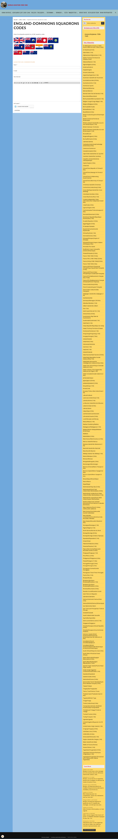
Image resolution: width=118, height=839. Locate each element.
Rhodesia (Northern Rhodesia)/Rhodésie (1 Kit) (90, 581)
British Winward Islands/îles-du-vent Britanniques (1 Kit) (93, 130)
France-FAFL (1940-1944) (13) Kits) (92, 258)
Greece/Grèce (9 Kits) (89, 313)
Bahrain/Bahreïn (88, 91)
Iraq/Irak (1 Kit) (87, 349)
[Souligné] (19, 83)
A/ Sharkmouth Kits (88, 50)
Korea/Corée (86, 388)
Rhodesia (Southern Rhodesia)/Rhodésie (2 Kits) (90, 585)
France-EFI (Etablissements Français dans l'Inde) (93, 276)
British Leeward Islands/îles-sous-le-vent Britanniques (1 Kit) (93, 123)
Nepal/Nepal (86, 484)
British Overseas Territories (91, 127)
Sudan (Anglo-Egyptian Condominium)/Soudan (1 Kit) (91, 670)
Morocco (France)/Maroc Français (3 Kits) (93, 467)
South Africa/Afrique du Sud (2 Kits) (93, 651)
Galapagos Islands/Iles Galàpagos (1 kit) (93, 294)
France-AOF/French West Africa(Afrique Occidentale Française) (93, 272)
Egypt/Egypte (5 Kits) (89, 223)
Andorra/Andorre (88, 67)
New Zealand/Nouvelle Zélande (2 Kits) (92, 521)
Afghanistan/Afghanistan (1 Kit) (92, 55)
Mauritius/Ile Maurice (89, 451)
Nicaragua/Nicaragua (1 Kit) (91, 525)
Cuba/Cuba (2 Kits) (88, 205)
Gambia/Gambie (87, 298)
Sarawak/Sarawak (88, 612)
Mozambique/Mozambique (90, 479)
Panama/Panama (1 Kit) (89, 546)
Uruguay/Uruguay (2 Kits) (90, 729)
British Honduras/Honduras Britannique (91, 119)
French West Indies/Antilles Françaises (91, 290)
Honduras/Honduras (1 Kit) (91, 331)
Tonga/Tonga (87, 700)
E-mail (15, 70)
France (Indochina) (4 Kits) (90, 284)
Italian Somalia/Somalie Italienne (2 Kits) (93, 374)
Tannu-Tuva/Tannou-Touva (91, 691)
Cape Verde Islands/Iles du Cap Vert (93, 153)
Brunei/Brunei (87, 133)
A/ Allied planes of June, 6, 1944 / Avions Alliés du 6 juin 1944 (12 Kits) (93, 46)
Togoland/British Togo (89, 698)
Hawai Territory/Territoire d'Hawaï (93, 328)
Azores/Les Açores (88, 85)
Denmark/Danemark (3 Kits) (91, 214)
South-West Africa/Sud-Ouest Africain (91, 654)
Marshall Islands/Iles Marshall (91, 448)
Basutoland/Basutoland (90, 96)
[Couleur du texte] (23, 83)
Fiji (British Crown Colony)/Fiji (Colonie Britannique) (91, 249)
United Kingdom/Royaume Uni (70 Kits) (93, 722)
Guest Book (83, 12)
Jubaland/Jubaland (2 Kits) (90, 383)
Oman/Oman (87, 541)
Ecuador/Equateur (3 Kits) (90, 221)
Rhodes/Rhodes (87, 578)
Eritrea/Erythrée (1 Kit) (89, 233)
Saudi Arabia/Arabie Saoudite (91, 615)
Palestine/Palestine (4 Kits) (90, 543)
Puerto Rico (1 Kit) (88, 575)
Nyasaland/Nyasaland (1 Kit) (91, 538)
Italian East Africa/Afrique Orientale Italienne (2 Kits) (93, 366)
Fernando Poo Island (89, 246)
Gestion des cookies (72, 837)
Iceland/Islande (87, 339)
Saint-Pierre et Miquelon (90, 594)
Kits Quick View (93, 12)
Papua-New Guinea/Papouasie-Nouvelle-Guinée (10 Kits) (92, 549)
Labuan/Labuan (87, 395)
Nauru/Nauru (87, 481)
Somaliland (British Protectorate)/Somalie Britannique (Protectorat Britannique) (93, 647)
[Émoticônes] (41, 83)
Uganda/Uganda (88, 719)
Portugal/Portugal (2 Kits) (90, 563)
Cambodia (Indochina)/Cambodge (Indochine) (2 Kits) (92, 145)
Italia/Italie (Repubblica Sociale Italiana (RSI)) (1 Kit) (91, 358)
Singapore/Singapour (89, 623)
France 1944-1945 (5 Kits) (90, 264)
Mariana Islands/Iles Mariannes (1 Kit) (92, 444)
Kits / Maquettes (70, 12)
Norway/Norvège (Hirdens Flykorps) (93, 535)
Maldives (85, 433)
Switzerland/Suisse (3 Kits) (90, 679)
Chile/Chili (86, 165)
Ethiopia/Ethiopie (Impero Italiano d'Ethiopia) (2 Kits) (92, 243)
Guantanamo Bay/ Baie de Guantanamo (90, 317)
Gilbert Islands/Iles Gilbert (90, 306)
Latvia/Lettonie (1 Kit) (89, 400)
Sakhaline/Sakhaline (89, 596)
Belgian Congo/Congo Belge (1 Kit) (93, 101)
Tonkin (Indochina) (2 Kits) (90, 703)
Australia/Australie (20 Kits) (91, 80)
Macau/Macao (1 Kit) (89, 421)
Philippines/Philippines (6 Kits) (91, 558)
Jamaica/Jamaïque (88, 378)
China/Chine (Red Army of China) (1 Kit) (93, 181)
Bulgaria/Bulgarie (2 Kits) (90, 136)
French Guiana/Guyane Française (92, 287)
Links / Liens (22, 19)
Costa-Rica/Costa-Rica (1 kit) (91, 197)
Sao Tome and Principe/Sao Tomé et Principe (93, 609)
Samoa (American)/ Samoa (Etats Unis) (92, 600)
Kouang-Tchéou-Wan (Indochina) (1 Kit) (93, 391)
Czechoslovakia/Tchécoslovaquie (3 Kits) (93, 210)
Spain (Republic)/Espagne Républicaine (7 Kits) (90, 662)
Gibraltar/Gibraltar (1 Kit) (90, 303)
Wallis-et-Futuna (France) (90, 744)
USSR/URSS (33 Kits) (88, 734)
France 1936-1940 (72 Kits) (90, 256)
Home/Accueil (6, 12)
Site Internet (17, 76)
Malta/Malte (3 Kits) (88, 436)
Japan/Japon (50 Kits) (89, 380)
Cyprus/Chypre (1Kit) (89, 207)
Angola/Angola (87, 70)
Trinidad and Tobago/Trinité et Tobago (92, 710)
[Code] (39, 83)
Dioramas (50, 12)
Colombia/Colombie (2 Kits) (90, 194)
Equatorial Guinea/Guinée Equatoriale (90, 229)
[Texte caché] (33, 83)
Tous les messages (89, 830)
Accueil (15, 19)
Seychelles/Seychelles (89, 618)
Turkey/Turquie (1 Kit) (89, 717)
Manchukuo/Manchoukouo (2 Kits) (93, 439)
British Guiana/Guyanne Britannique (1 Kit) (93, 115)
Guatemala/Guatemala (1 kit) (91, 320)
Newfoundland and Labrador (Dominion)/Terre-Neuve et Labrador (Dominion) (93, 503)
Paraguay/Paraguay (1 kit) (90, 553)
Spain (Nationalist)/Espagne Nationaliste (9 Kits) (91, 658)
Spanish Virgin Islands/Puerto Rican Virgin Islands (93, 666)
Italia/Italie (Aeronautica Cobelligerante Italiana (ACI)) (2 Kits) (93, 362)
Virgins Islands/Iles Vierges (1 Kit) (92, 739)
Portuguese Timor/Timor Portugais (93, 572)
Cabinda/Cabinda (88, 141)
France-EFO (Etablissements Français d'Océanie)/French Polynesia (93, 281)
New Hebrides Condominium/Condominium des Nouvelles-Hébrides (92, 517)
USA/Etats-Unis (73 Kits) (90, 731)
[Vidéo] (37, 83)
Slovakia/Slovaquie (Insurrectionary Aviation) (93, 630)
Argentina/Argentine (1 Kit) (91, 75)
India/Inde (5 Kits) (88, 341)
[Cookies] (2, 836)
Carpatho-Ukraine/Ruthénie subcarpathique (91, 159)
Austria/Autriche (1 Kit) (89, 83)
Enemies (59, 12)
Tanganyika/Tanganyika (90, 688)
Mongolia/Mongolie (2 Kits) (90, 461)
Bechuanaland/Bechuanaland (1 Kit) (93, 99)
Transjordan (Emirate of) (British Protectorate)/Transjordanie (92, 706)
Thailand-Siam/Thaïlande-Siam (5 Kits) (92, 694)
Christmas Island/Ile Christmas (92, 184)
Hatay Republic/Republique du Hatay (93, 326)
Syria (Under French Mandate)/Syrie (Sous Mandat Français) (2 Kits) (93, 682)
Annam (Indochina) (88, 72)
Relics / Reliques (37, 12)
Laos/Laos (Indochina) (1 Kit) (91, 398)
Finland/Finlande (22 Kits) (90, 253)
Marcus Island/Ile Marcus (90, 441)
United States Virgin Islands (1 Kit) (93, 726)
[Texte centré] (28, 83)
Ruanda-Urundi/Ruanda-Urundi (92, 591)
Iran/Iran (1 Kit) (87, 347)
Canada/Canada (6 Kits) (89, 151)
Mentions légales (45, 837)
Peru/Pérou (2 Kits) (88, 555)
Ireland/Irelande (87, 352)
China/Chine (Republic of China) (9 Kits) (92, 169)
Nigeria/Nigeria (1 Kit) (89, 528)
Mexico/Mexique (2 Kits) (89, 456)
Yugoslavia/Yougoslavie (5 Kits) (92, 750)
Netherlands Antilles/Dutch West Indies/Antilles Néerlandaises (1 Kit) (93, 494)
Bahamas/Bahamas (88, 88)
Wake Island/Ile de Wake (90, 742)
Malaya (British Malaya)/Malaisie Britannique (92, 430)
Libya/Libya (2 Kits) (88, 411)
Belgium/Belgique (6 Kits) (90, 104)
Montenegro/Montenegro (90, 464)
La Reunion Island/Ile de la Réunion (93, 403)
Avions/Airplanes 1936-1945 (93, 35)
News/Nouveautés (106, 12)
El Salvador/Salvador (89, 226)
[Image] (35, 83)
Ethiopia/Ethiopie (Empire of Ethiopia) (91, 239)
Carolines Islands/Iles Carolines (92, 156)
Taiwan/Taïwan (87, 686)
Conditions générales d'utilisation (58, 837)
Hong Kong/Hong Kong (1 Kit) (91, 333)
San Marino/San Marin (89, 606)
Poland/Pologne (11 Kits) (90, 561)
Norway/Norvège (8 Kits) (90, 533)
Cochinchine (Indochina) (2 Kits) (92, 187)
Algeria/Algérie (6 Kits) (89, 64)
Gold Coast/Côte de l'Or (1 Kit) (91, 311)
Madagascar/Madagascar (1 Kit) (92, 427)
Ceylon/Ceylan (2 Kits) (89, 163)
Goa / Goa (86, 308)
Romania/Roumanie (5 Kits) (91, 588)
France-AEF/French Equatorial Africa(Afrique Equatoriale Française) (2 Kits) (93, 268)
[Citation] (26, 83)
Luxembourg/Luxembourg (90, 419)
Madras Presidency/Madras (91, 424)
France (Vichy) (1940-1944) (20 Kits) (92, 261)
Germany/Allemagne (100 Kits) (91, 300)
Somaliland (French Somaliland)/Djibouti (89, 641)
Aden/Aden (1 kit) (88, 52)
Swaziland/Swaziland (89, 674)
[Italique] (17, 83)
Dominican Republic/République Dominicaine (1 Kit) (92, 217)
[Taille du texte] (21, 83)
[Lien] (31, 83)
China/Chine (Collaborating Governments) (91, 177)
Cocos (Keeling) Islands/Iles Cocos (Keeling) (92, 190)
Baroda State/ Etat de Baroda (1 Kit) (93, 93)
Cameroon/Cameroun (89, 148)
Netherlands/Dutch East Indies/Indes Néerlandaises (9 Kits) (93, 490)
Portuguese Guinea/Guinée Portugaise (91, 569)
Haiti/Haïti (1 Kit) (87, 323)
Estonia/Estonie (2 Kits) (89, 236)
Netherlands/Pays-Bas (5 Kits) (91, 487)
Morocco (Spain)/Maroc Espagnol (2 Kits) (93, 471)
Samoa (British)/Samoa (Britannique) (93, 603)
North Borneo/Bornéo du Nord (92, 530)
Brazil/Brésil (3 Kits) (88, 112)
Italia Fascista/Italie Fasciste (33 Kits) (93, 355)
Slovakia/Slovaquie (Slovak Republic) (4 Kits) (93, 626)
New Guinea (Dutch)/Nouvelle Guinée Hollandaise (91, 512)
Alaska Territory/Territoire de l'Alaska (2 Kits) (91, 58)
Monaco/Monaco (88, 459)
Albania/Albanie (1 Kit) (89, 62)
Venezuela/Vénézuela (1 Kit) (91, 737)
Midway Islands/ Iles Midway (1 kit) (93, 453)
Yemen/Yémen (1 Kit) (89, 747)
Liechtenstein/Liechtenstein (91, 413)
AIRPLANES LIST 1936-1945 (21, 12)
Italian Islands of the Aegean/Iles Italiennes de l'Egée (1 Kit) (92, 370)
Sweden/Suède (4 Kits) (89, 676)
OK (102, 23)
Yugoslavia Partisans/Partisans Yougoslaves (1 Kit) (92, 753)
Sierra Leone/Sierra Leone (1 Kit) (92, 620)
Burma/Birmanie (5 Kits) (90, 139)
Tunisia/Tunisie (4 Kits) (89, 714)
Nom (15, 65)
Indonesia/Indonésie (89, 344)
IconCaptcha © (32, 107)
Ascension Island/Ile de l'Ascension (93, 77)
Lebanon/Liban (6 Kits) (89, 406)
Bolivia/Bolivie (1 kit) (88, 109)
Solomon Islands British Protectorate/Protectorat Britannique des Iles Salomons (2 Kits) (92, 636)
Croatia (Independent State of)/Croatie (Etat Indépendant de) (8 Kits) (93, 201)
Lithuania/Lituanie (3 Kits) (90, 416)
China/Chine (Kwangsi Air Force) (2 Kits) (93, 173)
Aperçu (46, 82)
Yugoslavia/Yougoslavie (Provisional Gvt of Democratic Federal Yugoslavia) (93, 758)
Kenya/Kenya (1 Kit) (88, 386)
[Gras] (15, 83)
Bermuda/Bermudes (89, 107)
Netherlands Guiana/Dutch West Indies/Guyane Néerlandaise (92, 498)
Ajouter (17, 110)
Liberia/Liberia (87, 408)
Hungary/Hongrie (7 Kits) (90, 336)
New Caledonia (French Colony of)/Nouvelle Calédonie (91, 508)
